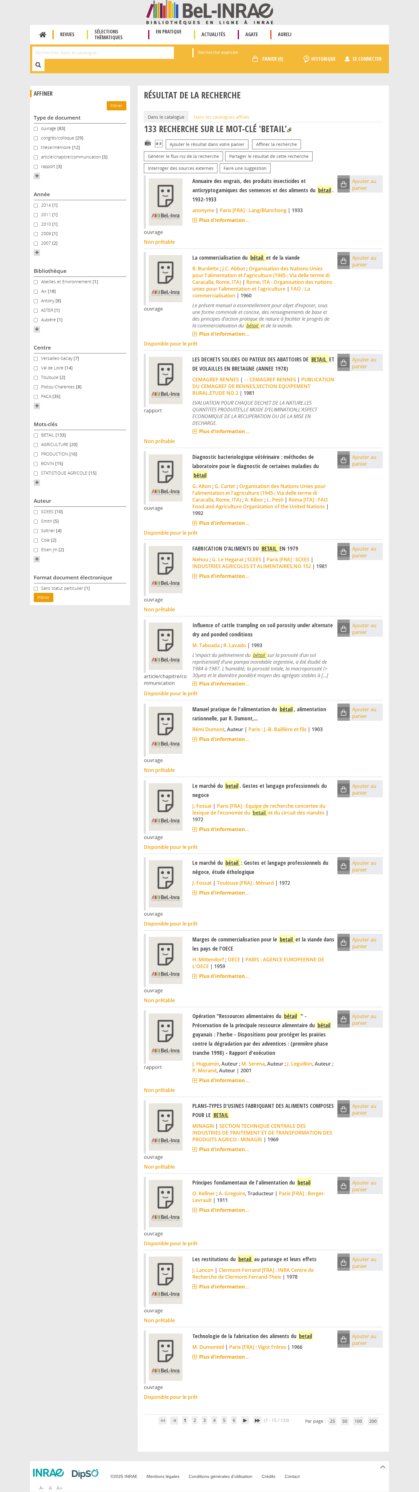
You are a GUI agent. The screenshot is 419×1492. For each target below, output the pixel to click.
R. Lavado (234, 645)
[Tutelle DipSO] (87, 1474)
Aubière (49, 319)
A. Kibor (254, 499)
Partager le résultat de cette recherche (269, 156)
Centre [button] (42, 347)
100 (358, 1421)
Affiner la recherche (276, 144)
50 (344, 1421)
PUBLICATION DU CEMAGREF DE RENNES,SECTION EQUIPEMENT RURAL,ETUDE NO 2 (263, 386)
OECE (234, 959)
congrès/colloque (58, 138)
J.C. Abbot (233, 268)
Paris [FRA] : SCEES (288, 559)
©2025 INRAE (123, 1476)
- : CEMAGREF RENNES (270, 379)
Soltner (48, 530)
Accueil (42, 35)
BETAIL (48, 435)
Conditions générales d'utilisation (220, 1476)
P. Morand (204, 1070)
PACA (46, 396)
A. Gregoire (232, 1193)
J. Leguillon (299, 1063)
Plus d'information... (224, 220)
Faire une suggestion (245, 168)
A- (41, 1488)
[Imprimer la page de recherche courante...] (148, 142)
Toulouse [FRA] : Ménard (245, 883)
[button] (37, 176)
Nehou (200, 559)
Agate (251, 34)
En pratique (169, 31)
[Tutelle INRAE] (50, 1473)
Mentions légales (163, 1476)
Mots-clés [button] (45, 424)
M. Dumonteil (208, 1347)
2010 (46, 224)
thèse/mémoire (56, 147)
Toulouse (50, 377)
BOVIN (48, 463)
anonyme (203, 210)
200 (373, 1421)
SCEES (48, 511)
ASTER (47, 310)
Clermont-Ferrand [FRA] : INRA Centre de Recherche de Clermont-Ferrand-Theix (253, 1273)
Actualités (213, 34)
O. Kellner (203, 1193)
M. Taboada (206, 645)
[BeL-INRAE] (209, 12)
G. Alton (201, 486)
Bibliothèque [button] (50, 270)
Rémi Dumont (208, 729)
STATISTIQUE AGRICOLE (65, 473)
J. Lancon (202, 1270)
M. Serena (253, 1063)
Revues (67, 34)
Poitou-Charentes (58, 387)
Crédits (268, 1476)
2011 (46, 214)
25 (332, 1421)
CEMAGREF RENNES (215, 379)
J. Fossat (202, 806)
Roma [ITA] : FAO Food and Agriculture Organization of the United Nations (260, 503)
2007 (46, 243)
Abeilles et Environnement (67, 281)
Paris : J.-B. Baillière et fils (277, 729)
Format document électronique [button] (73, 577)
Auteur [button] (42, 500)
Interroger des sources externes (180, 168)
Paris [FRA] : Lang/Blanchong (253, 210)
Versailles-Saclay (57, 358)
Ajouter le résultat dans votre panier (207, 144)
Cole (46, 540)
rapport (48, 166)
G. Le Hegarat (228, 559)
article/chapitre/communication (71, 157)
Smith (47, 521)
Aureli (285, 34)
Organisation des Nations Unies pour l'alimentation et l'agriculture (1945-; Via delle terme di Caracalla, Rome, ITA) (261, 275)
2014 (46, 205)
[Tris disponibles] (158, 144)
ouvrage (49, 128)
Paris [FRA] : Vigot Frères (257, 1347)
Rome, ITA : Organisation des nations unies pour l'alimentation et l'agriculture (262, 285)
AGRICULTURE (55, 444)
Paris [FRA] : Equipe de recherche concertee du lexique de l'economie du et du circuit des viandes (258, 809)
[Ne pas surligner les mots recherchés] (289, 130)
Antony (48, 300)
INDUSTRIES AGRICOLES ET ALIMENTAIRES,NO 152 (251, 566)
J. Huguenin (205, 1063)
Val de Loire (53, 368)
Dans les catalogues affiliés (221, 117)
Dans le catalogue (166, 117)
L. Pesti (275, 499)
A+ (59, 1488)
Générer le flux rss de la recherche (183, 156)
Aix (44, 291)
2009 (46, 233)
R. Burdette (205, 268)
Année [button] (42, 194)
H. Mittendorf (208, 959)
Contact (292, 1476)
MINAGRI (203, 1126)
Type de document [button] (57, 117)
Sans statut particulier (62, 588)
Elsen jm (50, 549)
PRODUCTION (55, 454)
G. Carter (225, 486)
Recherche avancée (218, 52)
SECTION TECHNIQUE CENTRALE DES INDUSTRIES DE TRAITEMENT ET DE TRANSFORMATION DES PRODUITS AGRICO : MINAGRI (262, 1133)
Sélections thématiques (108, 34)
